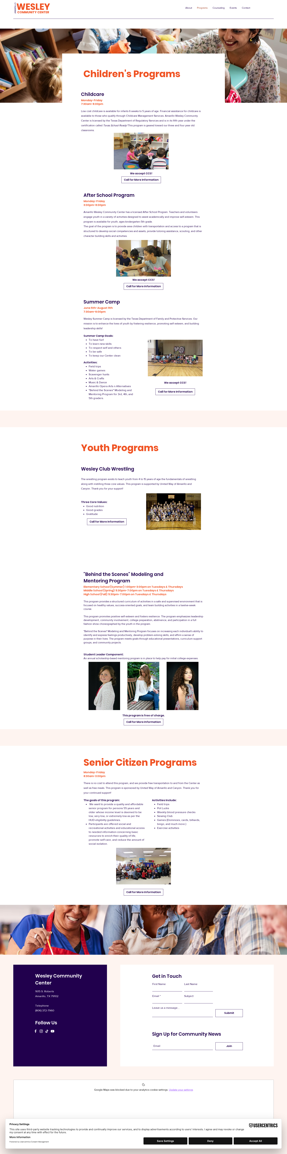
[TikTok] (47, 1031)
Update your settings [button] (181, 1089)
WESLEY (33, 7)
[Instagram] (41, 1031)
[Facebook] (35, 1031)
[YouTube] (52, 1031)
